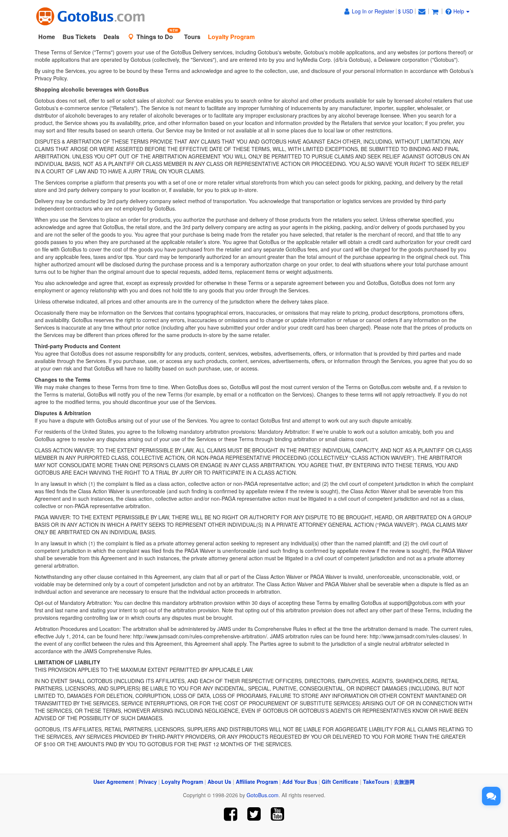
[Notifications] (422, 11)
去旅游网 (404, 781)
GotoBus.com (263, 795)
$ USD (405, 11)
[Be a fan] (231, 814)
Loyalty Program (182, 781)
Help (458, 11)
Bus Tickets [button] (79, 36)
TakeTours (376, 781)
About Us (219, 781)
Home (46, 36)
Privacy (147, 781)
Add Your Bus (299, 781)
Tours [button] (192, 36)
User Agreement (113, 781)
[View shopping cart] (435, 11)
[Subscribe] (277, 814)
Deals (111, 36)
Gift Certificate (340, 781)
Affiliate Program (257, 781)
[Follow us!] (254, 814)
